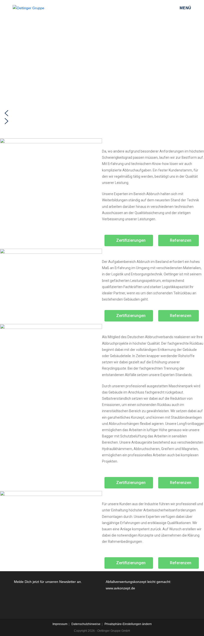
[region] (102, 71)
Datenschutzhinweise (86, 624)
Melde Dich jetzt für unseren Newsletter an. (48, 582)
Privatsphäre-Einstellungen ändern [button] (128, 624)
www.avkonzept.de (120, 588)
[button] (102, 113)
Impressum (59, 624)
